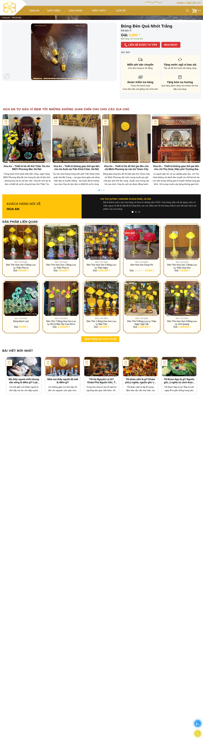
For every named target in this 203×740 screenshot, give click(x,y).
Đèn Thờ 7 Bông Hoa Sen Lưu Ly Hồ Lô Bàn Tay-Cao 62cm (61, 322)
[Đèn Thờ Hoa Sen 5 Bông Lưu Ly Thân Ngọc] (101, 242)
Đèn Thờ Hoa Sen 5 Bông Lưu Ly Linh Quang (182, 322)
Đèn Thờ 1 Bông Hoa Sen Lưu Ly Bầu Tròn (101, 322)
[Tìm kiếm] (187, 11)
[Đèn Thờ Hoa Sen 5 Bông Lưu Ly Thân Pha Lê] (21, 242)
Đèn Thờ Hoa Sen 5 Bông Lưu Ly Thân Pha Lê (21, 266)
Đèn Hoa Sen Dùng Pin (141, 264)
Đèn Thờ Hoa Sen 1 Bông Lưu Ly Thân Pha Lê (61, 266)
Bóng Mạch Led (21, 321)
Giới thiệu (54, 10)
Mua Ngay (171, 45)
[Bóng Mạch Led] (21, 298)
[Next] (195, 98)
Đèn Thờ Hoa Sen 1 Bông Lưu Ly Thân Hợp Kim (182, 266)
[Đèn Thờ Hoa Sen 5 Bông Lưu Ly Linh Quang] (182, 298)
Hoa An (34, 10)
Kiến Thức (99, 10)
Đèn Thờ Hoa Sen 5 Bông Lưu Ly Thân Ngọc (101, 266)
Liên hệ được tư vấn (142, 45)
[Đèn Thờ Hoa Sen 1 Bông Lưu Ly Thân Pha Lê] (61, 242)
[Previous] (126, 98)
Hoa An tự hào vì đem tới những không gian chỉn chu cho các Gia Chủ (66, 109)
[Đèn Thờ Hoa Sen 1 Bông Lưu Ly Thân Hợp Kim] (182, 242)
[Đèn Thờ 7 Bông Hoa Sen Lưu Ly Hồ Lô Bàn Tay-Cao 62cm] (61, 298)
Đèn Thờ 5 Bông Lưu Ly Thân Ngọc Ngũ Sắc (141, 322)
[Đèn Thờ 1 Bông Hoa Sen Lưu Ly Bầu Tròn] (101, 298)
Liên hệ (121, 10)
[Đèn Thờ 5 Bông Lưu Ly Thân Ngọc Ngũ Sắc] (141, 298)
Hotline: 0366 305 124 (189, 3)
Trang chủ (6, 17)
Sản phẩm (75, 10)
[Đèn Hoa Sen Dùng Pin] (141, 242)
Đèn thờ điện (16, 17)
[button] (99, 190)
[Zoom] (7, 76)
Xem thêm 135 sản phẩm (100, 339)
